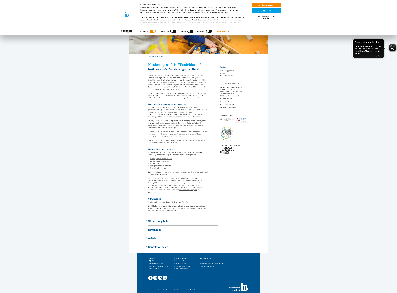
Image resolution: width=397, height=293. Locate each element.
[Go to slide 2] (200, 53)
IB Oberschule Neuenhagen (182, 266)
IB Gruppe (152, 258)
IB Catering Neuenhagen (206, 266)
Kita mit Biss (154, 163)
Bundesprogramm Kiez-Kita (159, 161)
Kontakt (214, 290)
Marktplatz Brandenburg (158, 168)
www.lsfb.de (152, 192)
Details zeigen (221, 31)
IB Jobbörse (152, 261)
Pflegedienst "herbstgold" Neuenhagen (211, 263)
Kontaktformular (233, 83)
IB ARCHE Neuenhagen (181, 269)
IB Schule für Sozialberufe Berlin (158, 266)
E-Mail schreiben (228, 75)
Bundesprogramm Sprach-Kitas (161, 159)
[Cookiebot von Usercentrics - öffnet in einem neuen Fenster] (127, 31)
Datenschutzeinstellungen (174, 290)
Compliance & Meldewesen (202, 290)
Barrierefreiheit (188, 290)
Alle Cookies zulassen (266, 5)
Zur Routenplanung (229, 107)
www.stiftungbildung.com (188, 190)
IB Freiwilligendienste (180, 258)
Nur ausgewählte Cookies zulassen (266, 11)
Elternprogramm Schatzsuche (160, 166)
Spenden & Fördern (205, 258)
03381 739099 (227, 99)
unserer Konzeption (162, 143)
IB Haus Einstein (154, 269)
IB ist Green (202, 261)
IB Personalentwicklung (156, 263)
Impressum (151, 290)
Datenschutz (160, 290)
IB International (179, 261)
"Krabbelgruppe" (181, 172)
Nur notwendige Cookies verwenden (266, 17)
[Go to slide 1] (198, 53)
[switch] (173, 31)
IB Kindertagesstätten (180, 263)
